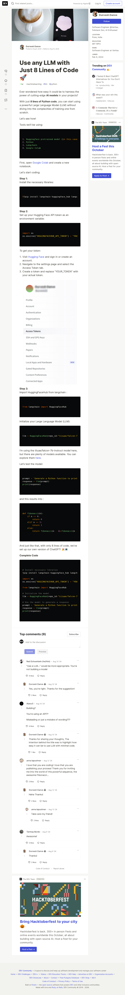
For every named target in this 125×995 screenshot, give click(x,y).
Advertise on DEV (85, 974)
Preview (42, 651)
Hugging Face (36, 256)
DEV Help (72, 974)
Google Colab (40, 162)
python (53, 84)
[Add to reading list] (6, 92)
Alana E (29, 703)
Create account (113, 3)
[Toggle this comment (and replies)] (22, 666)
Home (13, 974)
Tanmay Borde (33, 832)
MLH (94, 978)
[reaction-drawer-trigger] (6, 72)
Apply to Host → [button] (101, 175)
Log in (98, 3)
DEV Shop (85, 978)
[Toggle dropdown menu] (78, 660)
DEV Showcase (35, 978)
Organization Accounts (104, 974)
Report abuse (58, 868)
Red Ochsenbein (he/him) (38, 661)
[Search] (12, 3)
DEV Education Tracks (57, 974)
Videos (43, 974)
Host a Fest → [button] (28, 949)
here (38, 457)
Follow (107, 21)
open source (47, 985)
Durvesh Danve (33, 46)
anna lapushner (33, 760)
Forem (34, 985)
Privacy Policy (64, 981)
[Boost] (6, 100)
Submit (29, 651)
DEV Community (25, 971)
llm (45, 84)
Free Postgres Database (69, 978)
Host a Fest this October (103, 148)
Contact (54, 978)
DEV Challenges (24, 974)
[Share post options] (5, 109)
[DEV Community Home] (5, 3)
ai (22, 84)
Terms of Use (77, 981)
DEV (71, 985)
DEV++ (35, 974)
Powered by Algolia (81, 4)
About (46, 978)
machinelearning (33, 84)
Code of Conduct (43, 868)
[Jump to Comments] (6, 82)
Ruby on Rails (57, 987)
